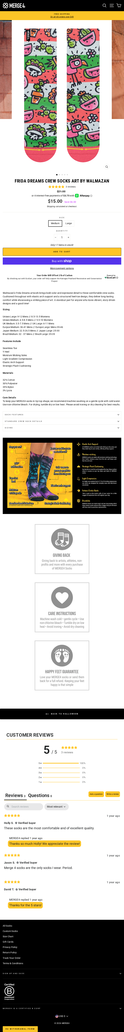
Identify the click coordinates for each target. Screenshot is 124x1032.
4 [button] (65, 175)
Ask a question (96, 794)
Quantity (62, 231)
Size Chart (8, 936)
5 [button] (67, 175)
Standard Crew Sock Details (23, 421)
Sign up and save (14, 973)
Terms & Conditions (13, 963)
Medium (55, 223)
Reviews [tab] (15, 795)
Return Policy (10, 952)
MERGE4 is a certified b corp (22, 1008)
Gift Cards (8, 942)
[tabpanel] (62, 856)
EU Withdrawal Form (20, 1029)
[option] (62, 16)
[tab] (40, 795)
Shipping (51, 206)
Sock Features (14, 415)
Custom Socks (10, 931)
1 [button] (57, 175)
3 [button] (62, 175)
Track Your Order (12, 958)
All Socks (7, 925)
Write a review (113, 794)
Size (62, 217)
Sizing (9, 428)
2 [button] (60, 175)
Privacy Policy (10, 947)
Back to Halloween (64, 714)
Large (69, 223)
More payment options (62, 268)
